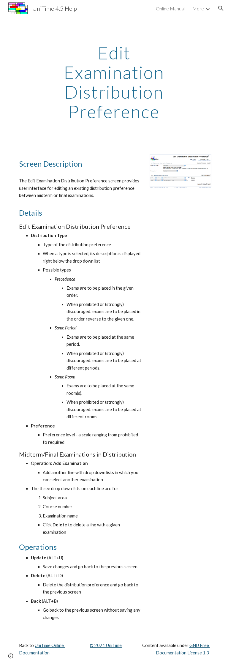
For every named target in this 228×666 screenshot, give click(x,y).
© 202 (96, 645)
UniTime (113, 645)
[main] (114, 82)
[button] (221, 8)
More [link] (198, 8)
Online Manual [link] (170, 8)
